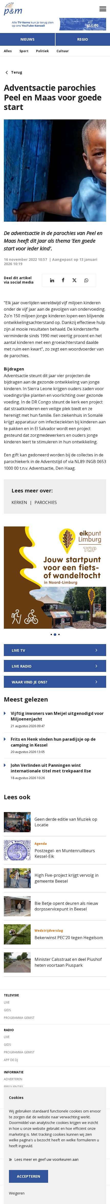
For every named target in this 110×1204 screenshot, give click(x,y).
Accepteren (28, 1176)
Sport (23, 51)
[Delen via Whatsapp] (86, 280)
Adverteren (13, 1079)
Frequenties (13, 1087)
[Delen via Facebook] (63, 280)
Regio (82, 39)
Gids (7, 1010)
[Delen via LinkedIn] (52, 280)
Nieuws (27, 39)
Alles (8, 51)
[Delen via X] (74, 280)
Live (6, 1002)
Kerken (19, 502)
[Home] (27, 9)
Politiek (42, 51)
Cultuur (63, 51)
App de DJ (11, 1060)
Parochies (46, 502)
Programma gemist (19, 1018)
